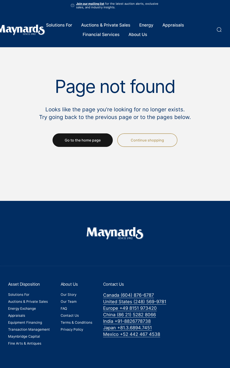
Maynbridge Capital (24, 336)
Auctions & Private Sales (28, 301)
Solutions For (18, 294)
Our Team (69, 301)
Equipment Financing (25, 322)
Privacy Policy (72, 329)
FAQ (64, 308)
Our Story (68, 294)
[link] (128, 295)
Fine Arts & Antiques (24, 343)
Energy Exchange (22, 308)
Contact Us (70, 315)
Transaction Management (29, 329)
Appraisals (16, 315)
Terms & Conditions (76, 322)
